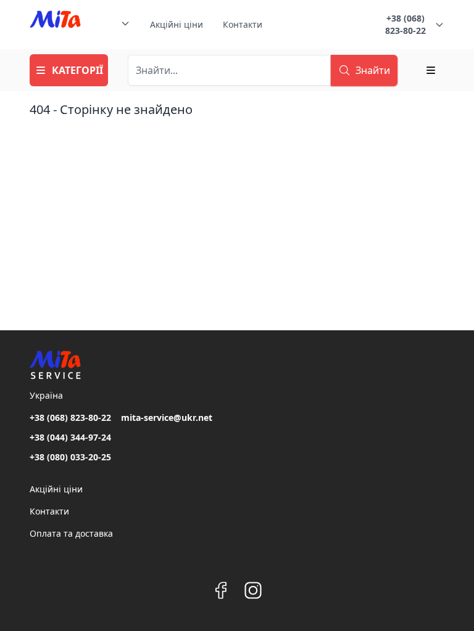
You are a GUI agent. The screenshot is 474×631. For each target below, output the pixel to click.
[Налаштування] (430, 70)
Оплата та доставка (71, 533)
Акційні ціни (176, 24)
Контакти (242, 24)
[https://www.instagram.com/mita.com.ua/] (253, 590)
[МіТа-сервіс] (55, 24)
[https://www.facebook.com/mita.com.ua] (221, 590)
